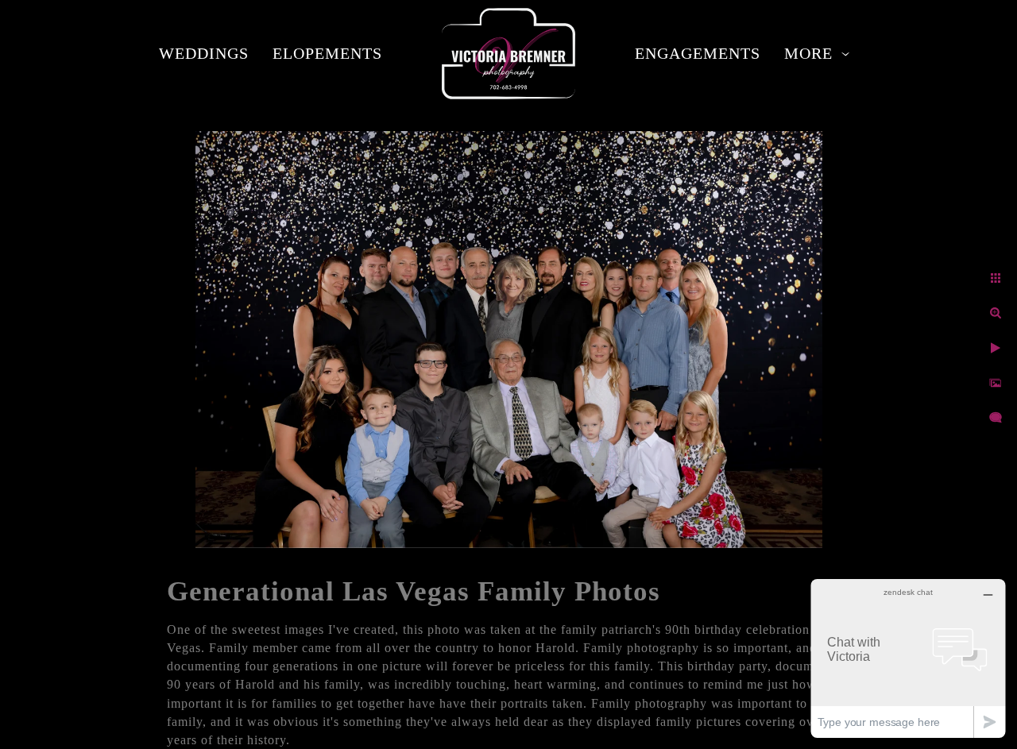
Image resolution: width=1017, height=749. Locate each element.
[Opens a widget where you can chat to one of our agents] (908, 658)
